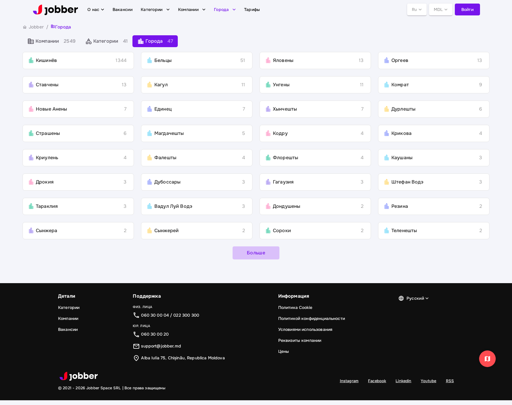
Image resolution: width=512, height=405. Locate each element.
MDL (438, 9)
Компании (188, 9)
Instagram (349, 380)
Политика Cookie (295, 307)
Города (221, 9)
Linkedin (403, 380)
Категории (152, 9)
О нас (93, 9)
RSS (450, 380)
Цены (283, 351)
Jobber (36, 27)
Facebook (377, 380)
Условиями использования (305, 329)
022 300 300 (186, 315)
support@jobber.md (161, 346)
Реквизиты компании (299, 340)
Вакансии (122, 9)
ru (414, 9)
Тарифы (252, 9)
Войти (467, 9)
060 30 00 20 (155, 334)
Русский (415, 298)
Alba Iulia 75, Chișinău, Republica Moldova (183, 358)
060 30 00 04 (155, 315)
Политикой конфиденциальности (311, 318)
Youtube (428, 380)
